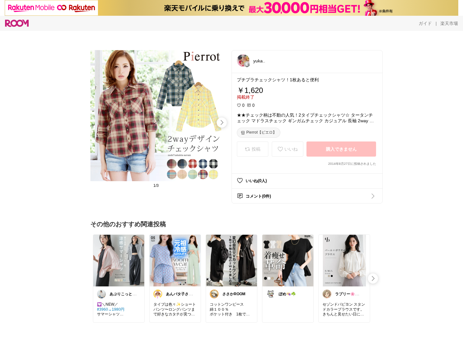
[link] (118, 260)
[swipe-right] (222, 123)
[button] (243, 60)
